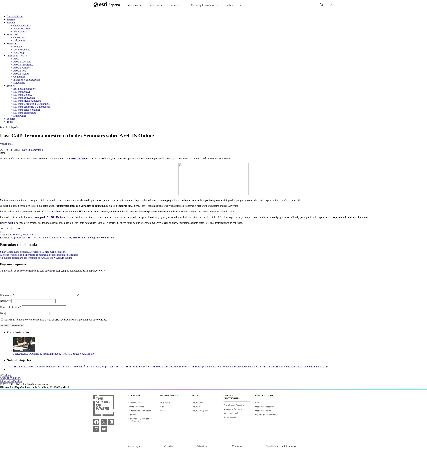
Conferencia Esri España (58, 366)
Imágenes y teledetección (26, 79)
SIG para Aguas (21, 91)
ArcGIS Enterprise (23, 64)
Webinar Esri (20, 31)
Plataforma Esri (225, 366)
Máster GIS (19, 40)
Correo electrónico (11, 307)
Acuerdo (18, 46)
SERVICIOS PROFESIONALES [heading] (232, 396)
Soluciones (19, 82)
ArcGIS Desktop (22, 61)
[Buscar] (321, 4)
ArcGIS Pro (19, 70)
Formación (12, 34)
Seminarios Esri (21, 28)
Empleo (11, 19)
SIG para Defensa (22, 94)
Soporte (11, 118)
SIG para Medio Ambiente (27, 100)
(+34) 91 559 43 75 (10, 378)
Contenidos (19, 76)
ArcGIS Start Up (195, 366)
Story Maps (19, 52)
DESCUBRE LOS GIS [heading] (169, 395)
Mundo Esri (13, 43)
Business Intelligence (24, 88)
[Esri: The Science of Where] (103, 405)
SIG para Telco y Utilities (26, 109)
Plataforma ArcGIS (17, 55)
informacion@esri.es (11, 381)
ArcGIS (11, 366)
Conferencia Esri (22, 25)
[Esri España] (106, 5)
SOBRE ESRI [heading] (134, 395)
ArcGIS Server (21, 73)
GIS (73, 366)
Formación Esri (83, 366)
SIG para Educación (24, 97)
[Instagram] (96, 429)
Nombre (5, 300)
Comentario (7, 295)
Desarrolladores (21, 49)
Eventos (11, 22)
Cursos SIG (19, 37)
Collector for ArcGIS (60, 237)
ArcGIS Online (21, 67)
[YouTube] (104, 429)
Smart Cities (19, 115)
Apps (16, 58)
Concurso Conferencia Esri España (309, 366)
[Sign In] (331, 5)
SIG (93, 366)
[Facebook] (96, 422)
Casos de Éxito (15, 16)
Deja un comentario (32, 149)
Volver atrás (6, 143)
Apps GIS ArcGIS (20, 237)
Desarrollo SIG (135, 366)
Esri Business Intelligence (86, 237)
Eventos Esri (21, 366)
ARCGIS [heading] (195, 395)
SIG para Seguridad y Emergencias (31, 106)
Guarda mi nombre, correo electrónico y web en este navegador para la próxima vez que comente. (55, 319)
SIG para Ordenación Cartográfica (31, 103)
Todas (10, 121)
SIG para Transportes (24, 112)
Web (2, 313)
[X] (104, 422)
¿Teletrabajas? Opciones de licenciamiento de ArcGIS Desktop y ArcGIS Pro (54, 353)
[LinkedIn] (111, 422)
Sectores (11, 85)
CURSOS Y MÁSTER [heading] (264, 395)
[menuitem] (141, 403)
